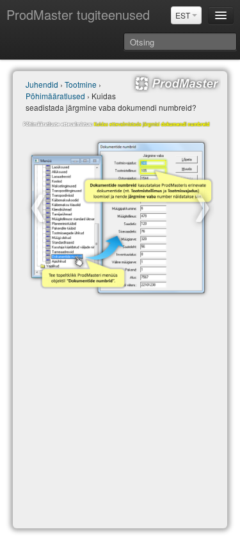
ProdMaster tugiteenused (78, 14)
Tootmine (81, 84)
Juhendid (42, 84)
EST (183, 15)
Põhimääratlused (55, 95)
